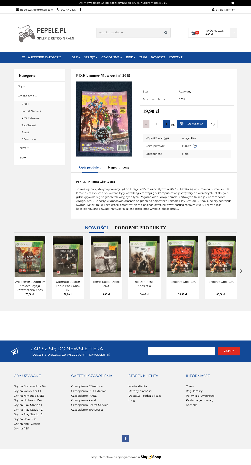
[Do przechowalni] (213, 124)
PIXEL (25, 104)
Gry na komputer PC (28, 391)
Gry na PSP (21, 428)
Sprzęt (22, 148)
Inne (21, 157)
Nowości (158, 57)
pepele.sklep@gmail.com (36, 9)
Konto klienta (137, 386)
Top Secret (29, 125)
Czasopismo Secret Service (89, 405)
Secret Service (31, 111)
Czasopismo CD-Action (87, 386)
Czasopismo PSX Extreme (88, 391)
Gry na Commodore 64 (29, 386)
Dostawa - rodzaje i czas (144, 395)
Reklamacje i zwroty (199, 400)
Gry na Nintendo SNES (29, 395)
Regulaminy (194, 391)
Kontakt (175, 57)
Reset (25, 132)
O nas (190, 386)
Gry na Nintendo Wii (28, 400)
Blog (143, 57)
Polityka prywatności (200, 395)
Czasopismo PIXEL (83, 395)
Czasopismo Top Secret (87, 409)
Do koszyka (195, 124)
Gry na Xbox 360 (25, 419)
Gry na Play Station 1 (28, 405)
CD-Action (29, 139)
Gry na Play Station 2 (28, 409)
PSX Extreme (30, 118)
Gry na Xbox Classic (27, 424)
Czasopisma (26, 96)
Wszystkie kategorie (44, 57)
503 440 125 (68, 9)
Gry (20, 86)
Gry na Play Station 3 (28, 414)
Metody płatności (140, 391)
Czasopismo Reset (83, 400)
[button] (27, 376)
